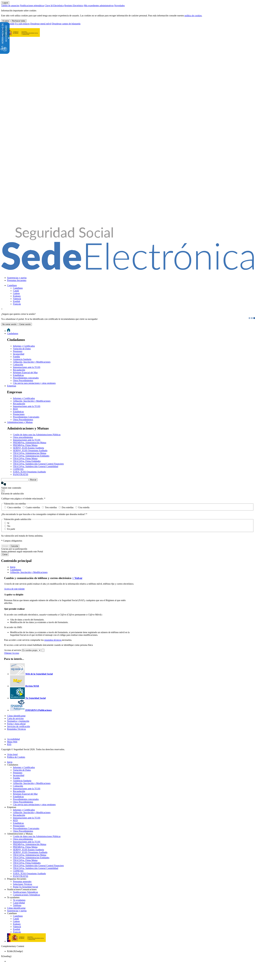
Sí (8, 523)
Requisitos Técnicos (16, 729)
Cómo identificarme (16, 715)
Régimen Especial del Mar (25, 372)
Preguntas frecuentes (16, 280)
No (8, 526)
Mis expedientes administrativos (99, 5)
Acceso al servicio (12, 650)
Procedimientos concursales (26, 378)
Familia (16, 356)
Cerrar (5, 554)
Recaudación (19, 370)
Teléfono (17, 905)
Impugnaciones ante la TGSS (26, 367)
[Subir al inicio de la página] (2, 734)
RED (15, 409)
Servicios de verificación (18, 726)
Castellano (12, 285)
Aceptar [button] (5, 21)
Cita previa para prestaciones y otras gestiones (34, 383)
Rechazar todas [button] (18, 21)
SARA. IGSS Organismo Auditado (29, 471)
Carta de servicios (15, 718)
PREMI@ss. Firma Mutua (25, 445)
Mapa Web (12, 741)
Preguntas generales (22, 881)
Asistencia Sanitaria (22, 359)
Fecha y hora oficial (16, 723)
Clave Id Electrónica (54, 5)
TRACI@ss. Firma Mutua (25, 458)
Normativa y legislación (18, 721)
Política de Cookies (16, 757)
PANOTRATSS (20, 474)
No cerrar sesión (9, 324)
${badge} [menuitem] (15, 951)
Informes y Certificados (24, 346)
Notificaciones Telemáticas (25, 892)
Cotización (18, 364)
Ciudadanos (12, 333)
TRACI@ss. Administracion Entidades (31, 456)
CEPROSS (18, 469)
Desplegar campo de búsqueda (66, 23)
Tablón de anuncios (10, 5)
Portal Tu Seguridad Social (25, 887)
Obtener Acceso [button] (11, 653)
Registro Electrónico (73, 5)
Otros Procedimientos (23, 380)
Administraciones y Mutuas (20, 422)
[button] (127, 485)
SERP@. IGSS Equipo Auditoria (28, 448)
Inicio (9, 762)
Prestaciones (18, 414)
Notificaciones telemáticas (32, 5)
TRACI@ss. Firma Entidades (27, 461)
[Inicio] (127, 268)
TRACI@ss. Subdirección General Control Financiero (38, 464)
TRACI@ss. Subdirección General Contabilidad (35, 466)
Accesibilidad (13, 739)
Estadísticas (18, 375)
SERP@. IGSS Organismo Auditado (30, 450)
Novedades (119, 5)
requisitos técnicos (53, 640)
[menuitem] (130, 277)
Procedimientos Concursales (26, 417)
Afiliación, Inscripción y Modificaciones (31, 362)
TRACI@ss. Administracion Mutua (29, 453)
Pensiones (17, 351)
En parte (11, 529)
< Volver (77, 578)
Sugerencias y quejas (17, 277)
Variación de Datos (22, 348)
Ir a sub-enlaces (22, 23)
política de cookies (193, 15)
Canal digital (19, 902)
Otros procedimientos (23, 437)
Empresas (11, 386)
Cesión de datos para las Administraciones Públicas (37, 434)
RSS (9, 744)
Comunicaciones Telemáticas (26, 894)
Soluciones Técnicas (22, 884)
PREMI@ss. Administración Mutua (29, 442)
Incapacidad (18, 354)
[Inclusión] (20, 35)
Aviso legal (12, 754)
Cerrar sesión (25, 324)
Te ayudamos (19, 900)
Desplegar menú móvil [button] (40, 23)
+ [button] (2, 309)
